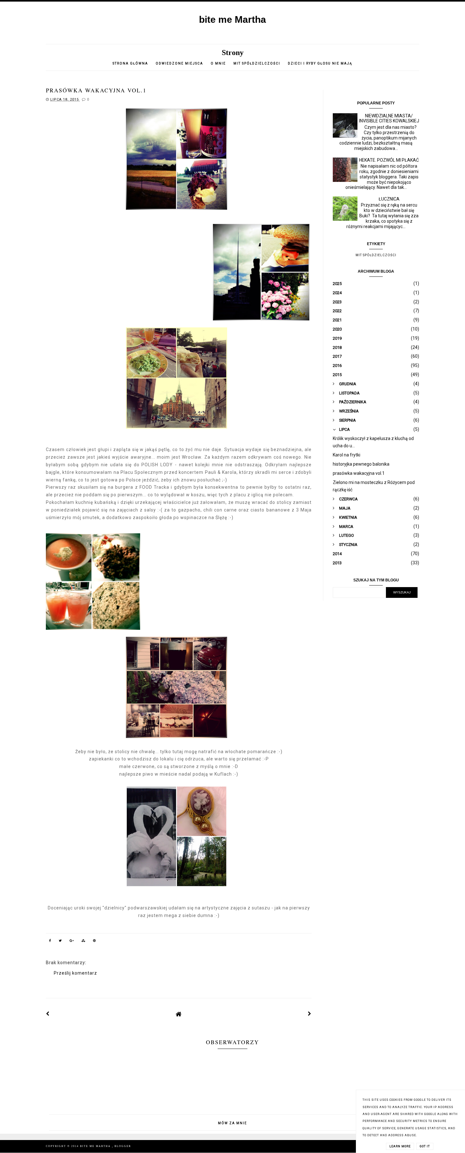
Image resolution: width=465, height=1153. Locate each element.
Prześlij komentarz (75, 973)
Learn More (400, 1146)
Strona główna (130, 63)
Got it (425, 1146)
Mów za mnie (232, 1123)
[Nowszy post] (48, 1013)
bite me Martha (232, 19)
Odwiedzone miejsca (179, 63)
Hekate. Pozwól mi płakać (389, 160)
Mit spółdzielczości (256, 63)
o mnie (219, 63)
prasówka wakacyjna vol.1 (359, 473)
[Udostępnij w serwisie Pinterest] (94, 942)
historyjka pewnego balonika (361, 464)
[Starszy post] (310, 1013)
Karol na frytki (346, 454)
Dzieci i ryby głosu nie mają (320, 63)
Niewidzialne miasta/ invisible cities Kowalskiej (389, 118)
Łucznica (389, 198)
